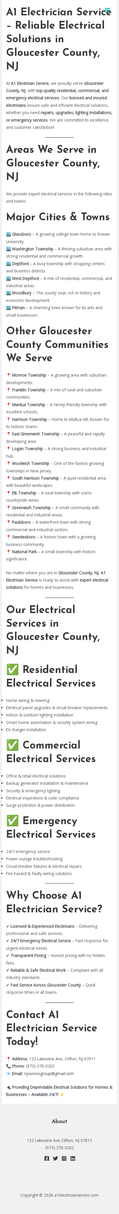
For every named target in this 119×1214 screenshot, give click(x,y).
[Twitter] (55, 1158)
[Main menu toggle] (108, 10)
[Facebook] (46, 1158)
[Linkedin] (72, 1158)
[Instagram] (64, 1158)
